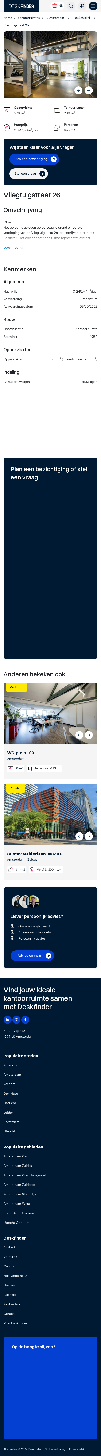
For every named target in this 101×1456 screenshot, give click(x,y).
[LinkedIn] (8, 1020)
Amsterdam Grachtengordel (25, 1175)
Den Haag (11, 1094)
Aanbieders (12, 1304)
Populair (16, 788)
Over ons (10, 1266)
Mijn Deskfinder (15, 1323)
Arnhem (10, 1084)
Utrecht (9, 1131)
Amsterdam (12, 1075)
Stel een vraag (25, 174)
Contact (10, 1314)
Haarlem (10, 1103)
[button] (79, 735)
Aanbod (9, 1247)
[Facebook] (25, 1020)
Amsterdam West (17, 1204)
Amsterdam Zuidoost (19, 1185)
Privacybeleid (77, 1449)
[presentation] (78, 90)
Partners (10, 1295)
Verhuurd (16, 687)
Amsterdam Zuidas (18, 1166)
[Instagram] (16, 1020)
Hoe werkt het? (15, 1276)
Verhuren (10, 1257)
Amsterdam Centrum (20, 1156)
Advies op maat (29, 956)
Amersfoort (12, 1065)
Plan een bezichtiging (31, 159)
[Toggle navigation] (93, 6)
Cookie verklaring (55, 1449)
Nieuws (9, 1285)
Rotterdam (11, 1122)
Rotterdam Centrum (19, 1213)
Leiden (9, 1113)
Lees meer (12, 248)
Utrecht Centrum (17, 1223)
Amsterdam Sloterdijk (20, 1194)
